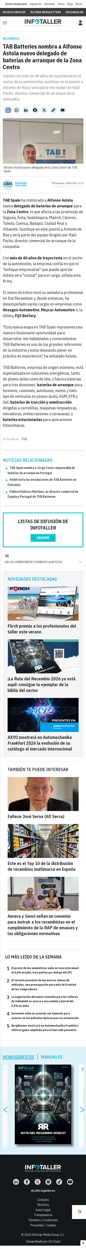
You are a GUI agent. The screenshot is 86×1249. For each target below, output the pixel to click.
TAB (24, 439)
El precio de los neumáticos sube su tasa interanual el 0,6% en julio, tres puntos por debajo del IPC (43, 970)
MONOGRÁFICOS (18, 1057)
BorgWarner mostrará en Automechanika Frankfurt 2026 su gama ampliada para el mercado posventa (42, 1027)
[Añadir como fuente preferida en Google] (79, 1212)
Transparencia (43, 1215)
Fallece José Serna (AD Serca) (36, 816)
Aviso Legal (43, 1210)
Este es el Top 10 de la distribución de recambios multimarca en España (42, 866)
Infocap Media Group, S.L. (48, 1235)
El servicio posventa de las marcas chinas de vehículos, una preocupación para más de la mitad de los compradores (41, 984)
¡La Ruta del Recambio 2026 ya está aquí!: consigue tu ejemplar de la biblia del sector (42, 684)
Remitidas (49, 4)
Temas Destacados (16, 4)
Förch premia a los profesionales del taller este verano (42, 629)
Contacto (43, 1200)
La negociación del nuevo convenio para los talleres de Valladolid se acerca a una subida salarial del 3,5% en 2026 (42, 1001)
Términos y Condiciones (43, 1220)
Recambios (11, 39)
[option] (43, 1105)
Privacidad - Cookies (43, 1225)
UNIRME (43, 537)
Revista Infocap (14, 12)
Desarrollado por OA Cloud (43, 1241)
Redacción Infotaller (21, 184)
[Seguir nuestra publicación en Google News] (8, 110)
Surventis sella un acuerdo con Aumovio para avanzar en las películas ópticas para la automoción (43, 1015)
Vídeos (61, 4)
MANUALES (51, 1057)
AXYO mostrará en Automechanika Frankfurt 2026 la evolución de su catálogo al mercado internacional (40, 743)
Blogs (70, 4)
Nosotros (43, 1205)
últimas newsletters (45, 12)
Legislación (35, 4)
